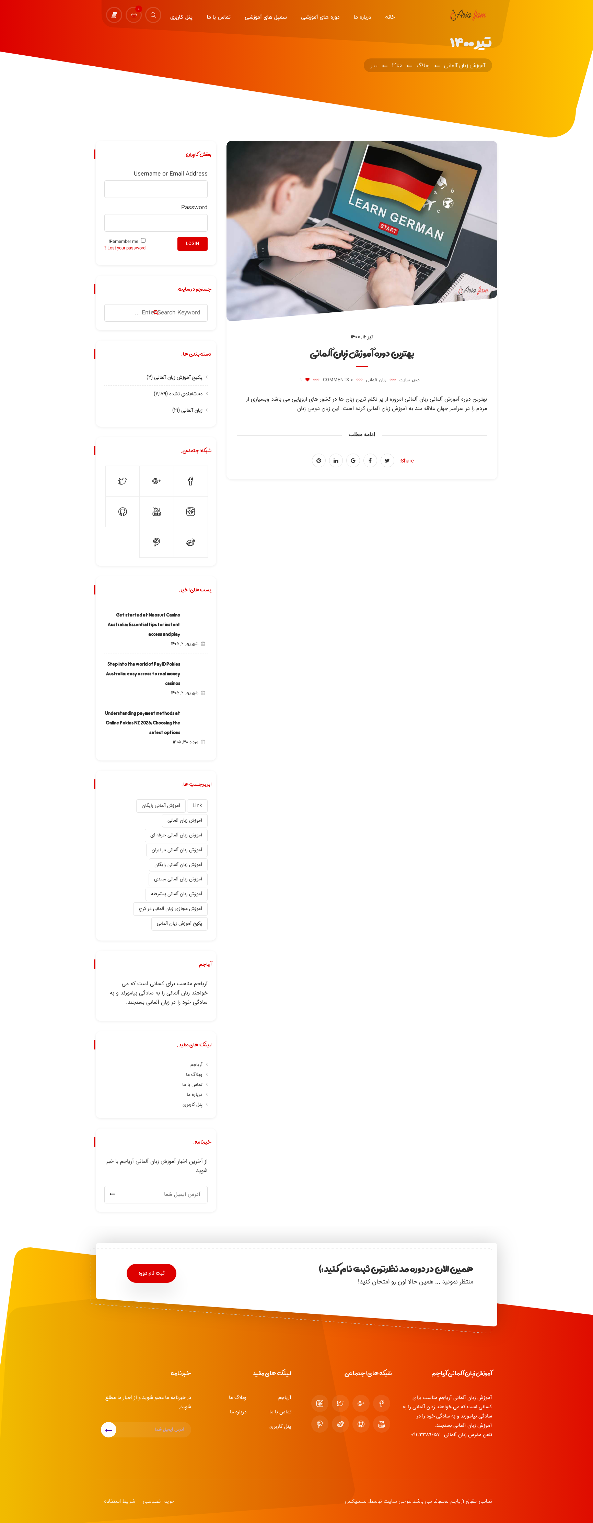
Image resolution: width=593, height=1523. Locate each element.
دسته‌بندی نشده (185, 393)
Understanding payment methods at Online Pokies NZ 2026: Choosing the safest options (142, 722)
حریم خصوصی (158, 1501)
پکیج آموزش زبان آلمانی (178, 377)
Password (194, 207)
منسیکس (356, 1501)
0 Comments (338, 379)
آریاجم (196, 1065)
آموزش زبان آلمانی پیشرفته (176, 894)
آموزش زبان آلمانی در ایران (177, 850)
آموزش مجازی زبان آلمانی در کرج (170, 909)
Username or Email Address (171, 174)
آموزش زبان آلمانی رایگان (178, 865)
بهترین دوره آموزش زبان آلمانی (362, 353)
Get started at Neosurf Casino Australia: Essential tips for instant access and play (144, 624)
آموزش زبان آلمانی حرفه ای (176, 835)
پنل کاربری (192, 1105)
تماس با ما (192, 1085)
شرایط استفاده (119, 1501)
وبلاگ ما (194, 1075)
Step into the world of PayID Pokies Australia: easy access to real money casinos (143, 673)
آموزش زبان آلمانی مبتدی (178, 879)
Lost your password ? (125, 248)
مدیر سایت (409, 379)
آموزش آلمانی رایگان (161, 806)
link (197, 806)
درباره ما (194, 1095)
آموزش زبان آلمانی (184, 820)
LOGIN (192, 244)
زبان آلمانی (376, 379)
